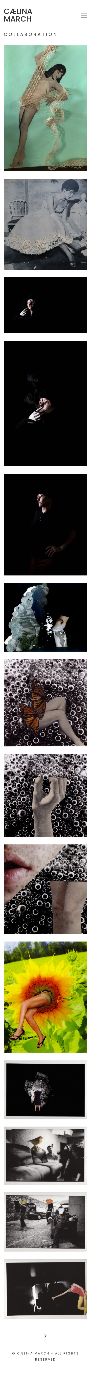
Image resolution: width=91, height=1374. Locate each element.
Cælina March (18, 15)
